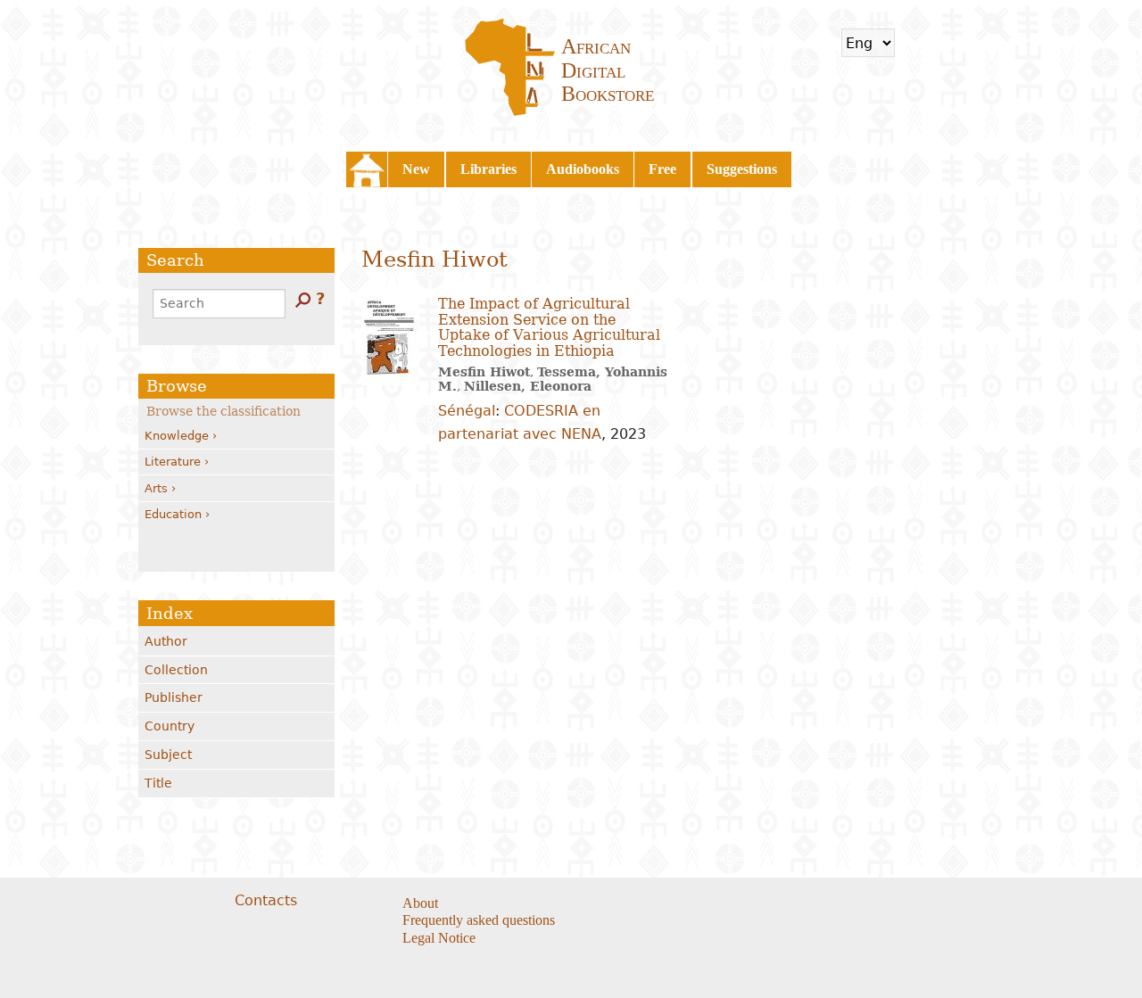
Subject (168, 754)
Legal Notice (439, 937)
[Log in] (967, 43)
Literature (173, 461)
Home (366, 169)
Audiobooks (582, 169)
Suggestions (742, 169)
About (420, 903)
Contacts (266, 900)
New (416, 169)
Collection (176, 670)
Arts (156, 488)
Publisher (174, 697)
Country (169, 726)
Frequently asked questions (478, 920)
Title (158, 783)
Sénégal (466, 410)
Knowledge (177, 435)
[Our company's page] (706, 904)
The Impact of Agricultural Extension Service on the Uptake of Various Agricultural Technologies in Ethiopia (549, 327)
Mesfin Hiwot (484, 372)
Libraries (488, 169)
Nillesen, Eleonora (528, 386)
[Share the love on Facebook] (661, 904)
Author (166, 641)
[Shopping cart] (920, 43)
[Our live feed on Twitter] (683, 904)
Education (173, 514)
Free (662, 169)
